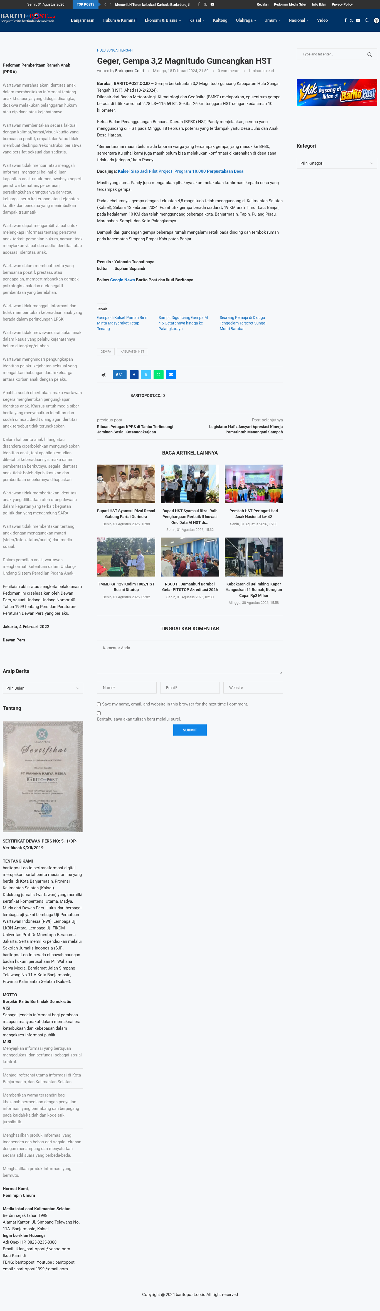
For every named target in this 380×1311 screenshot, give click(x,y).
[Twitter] (205, 4)
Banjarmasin (82, 20)
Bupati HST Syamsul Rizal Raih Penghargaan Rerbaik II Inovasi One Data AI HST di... (190, 516)
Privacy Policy (342, 4)
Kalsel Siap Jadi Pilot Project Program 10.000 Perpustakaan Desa (180, 171)
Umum (271, 20)
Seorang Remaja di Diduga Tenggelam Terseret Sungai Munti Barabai (243, 323)
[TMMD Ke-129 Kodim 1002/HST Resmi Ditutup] (126, 557)
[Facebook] (199, 4)
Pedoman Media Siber (290, 4)
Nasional (297, 20)
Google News (123, 279)
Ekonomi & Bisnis (161, 20)
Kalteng (220, 20)
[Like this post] (121, 374)
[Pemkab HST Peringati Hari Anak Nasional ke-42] (254, 484)
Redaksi (262, 4)
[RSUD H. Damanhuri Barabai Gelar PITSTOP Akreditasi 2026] (190, 557)
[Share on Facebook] (134, 374)
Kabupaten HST (132, 351)
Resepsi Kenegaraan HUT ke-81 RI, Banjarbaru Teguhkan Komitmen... (166, 6)
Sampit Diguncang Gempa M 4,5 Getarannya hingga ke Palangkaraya (183, 323)
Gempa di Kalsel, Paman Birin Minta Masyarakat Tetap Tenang (122, 323)
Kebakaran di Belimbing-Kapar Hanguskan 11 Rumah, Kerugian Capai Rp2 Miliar (254, 590)
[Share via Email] (171, 374)
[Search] (367, 20)
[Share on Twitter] (146, 374)
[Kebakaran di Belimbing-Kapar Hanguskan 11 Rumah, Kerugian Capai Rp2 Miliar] (254, 557)
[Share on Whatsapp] (159, 374)
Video (322, 20)
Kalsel (195, 20)
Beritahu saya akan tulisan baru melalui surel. (139, 719)
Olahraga (244, 20)
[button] (105, 4)
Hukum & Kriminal (120, 20)
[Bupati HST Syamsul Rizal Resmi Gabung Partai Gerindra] (126, 484)
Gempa (106, 351)
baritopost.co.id (129, 71)
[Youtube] (212, 4)
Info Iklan (319, 4)
